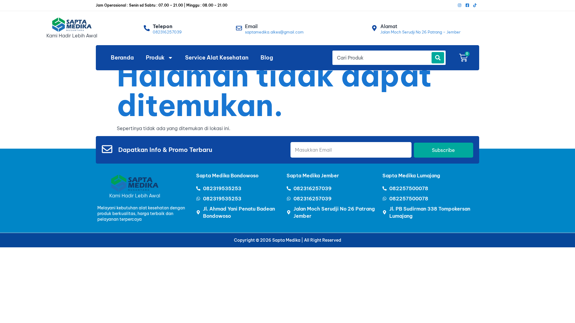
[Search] (438, 58)
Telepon (162, 26)
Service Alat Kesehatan (217, 57)
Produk (155, 57)
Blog (267, 57)
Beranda (122, 57)
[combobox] (381, 58)
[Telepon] (147, 28)
